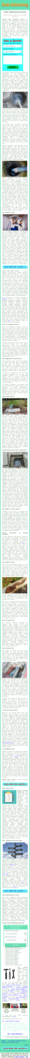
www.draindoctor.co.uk (8, 742)
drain (11, 75)
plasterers (25, 990)
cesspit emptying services (13, 984)
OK (27, 1057)
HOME (11, 9)
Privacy (26, 1045)
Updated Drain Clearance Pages (9, 1042)
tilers (11, 991)
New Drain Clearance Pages (17, 1040)
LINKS (14, 9)
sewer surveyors (7, 986)
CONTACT (21, 9)
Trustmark (11, 864)
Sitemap (3, 1040)
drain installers (13, 998)
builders (18, 999)
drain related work (20, 831)
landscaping (5, 995)
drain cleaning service (9, 129)
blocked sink (23, 231)
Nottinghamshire (12, 832)
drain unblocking (22, 79)
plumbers (4, 999)
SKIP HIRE (10, 990)
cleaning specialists (22, 987)
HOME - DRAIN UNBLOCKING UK (15, 1033)
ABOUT (17, 9)
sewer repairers (13, 994)
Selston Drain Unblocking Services (13, 923)
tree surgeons (21, 993)
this (22, 882)
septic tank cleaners (18, 989)
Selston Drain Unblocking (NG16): (13, 19)
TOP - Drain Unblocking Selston (11, 1021)
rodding (16, 756)
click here (5, 874)
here (9, 320)
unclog (4, 242)
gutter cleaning (21, 997)
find (7, 897)
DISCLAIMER (26, 9)
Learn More (19, 1057)
